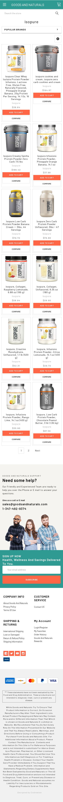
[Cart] (60, 4)
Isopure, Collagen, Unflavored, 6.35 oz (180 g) (47, 289)
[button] (57, 38)
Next (38, 450)
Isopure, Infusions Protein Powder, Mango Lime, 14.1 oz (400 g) (16, 417)
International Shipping (13, 631)
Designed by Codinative (29, 792)
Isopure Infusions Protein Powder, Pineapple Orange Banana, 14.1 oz (47, 160)
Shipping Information (12, 641)
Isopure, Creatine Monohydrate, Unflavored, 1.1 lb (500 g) (16, 353)
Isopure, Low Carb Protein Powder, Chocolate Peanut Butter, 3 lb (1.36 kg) (47, 418)
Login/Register (41, 627)
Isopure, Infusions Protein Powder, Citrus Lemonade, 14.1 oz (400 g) (47, 353)
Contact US (39, 607)
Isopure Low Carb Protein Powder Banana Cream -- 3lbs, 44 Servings (16, 225)
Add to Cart (16, 112)
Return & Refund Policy (13, 638)
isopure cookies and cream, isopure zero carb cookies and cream (46, 79)
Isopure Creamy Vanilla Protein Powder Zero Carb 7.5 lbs (16, 159)
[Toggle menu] (4, 4)
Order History (40, 634)
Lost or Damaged (11, 634)
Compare (16, 118)
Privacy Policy (9, 606)
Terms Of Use (9, 610)
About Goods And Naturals (15, 603)
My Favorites (40, 631)
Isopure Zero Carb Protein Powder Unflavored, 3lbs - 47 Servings (47, 225)
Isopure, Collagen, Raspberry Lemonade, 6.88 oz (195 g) (16, 289)
